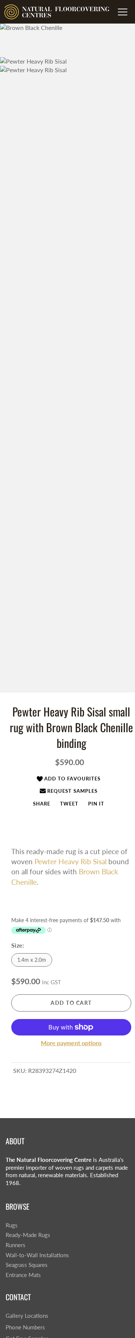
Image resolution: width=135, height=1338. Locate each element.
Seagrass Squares (27, 1265)
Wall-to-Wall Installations (37, 1255)
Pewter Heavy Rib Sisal (70, 861)
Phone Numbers (25, 1327)
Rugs (12, 1225)
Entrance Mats (23, 1275)
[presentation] (41, 803)
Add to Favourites (72, 779)
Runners (16, 1245)
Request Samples (72, 791)
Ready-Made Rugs (28, 1235)
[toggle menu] (122, 12)
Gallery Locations (27, 1316)
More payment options (71, 1042)
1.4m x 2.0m (31, 960)
